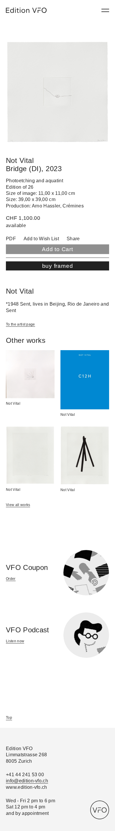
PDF (11, 238)
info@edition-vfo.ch (27, 780)
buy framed (57, 266)
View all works (18, 505)
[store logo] (26, 10)
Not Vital (13, 403)
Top (9, 718)
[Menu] (105, 10)
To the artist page (20, 324)
